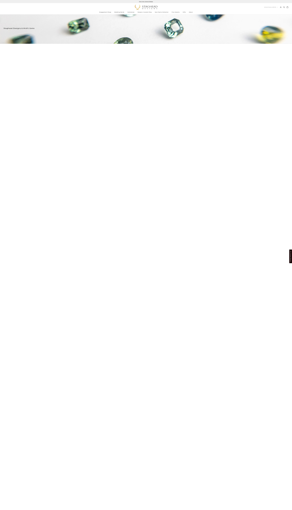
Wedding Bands (119, 12)
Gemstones (131, 12)
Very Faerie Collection (162, 12)
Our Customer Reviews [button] (290, 256)
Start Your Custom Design (146, 1)
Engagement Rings (105, 12)
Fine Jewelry (176, 12)
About (191, 12)
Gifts (184, 12)
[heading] (146, 7)
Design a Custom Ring (145, 12)
